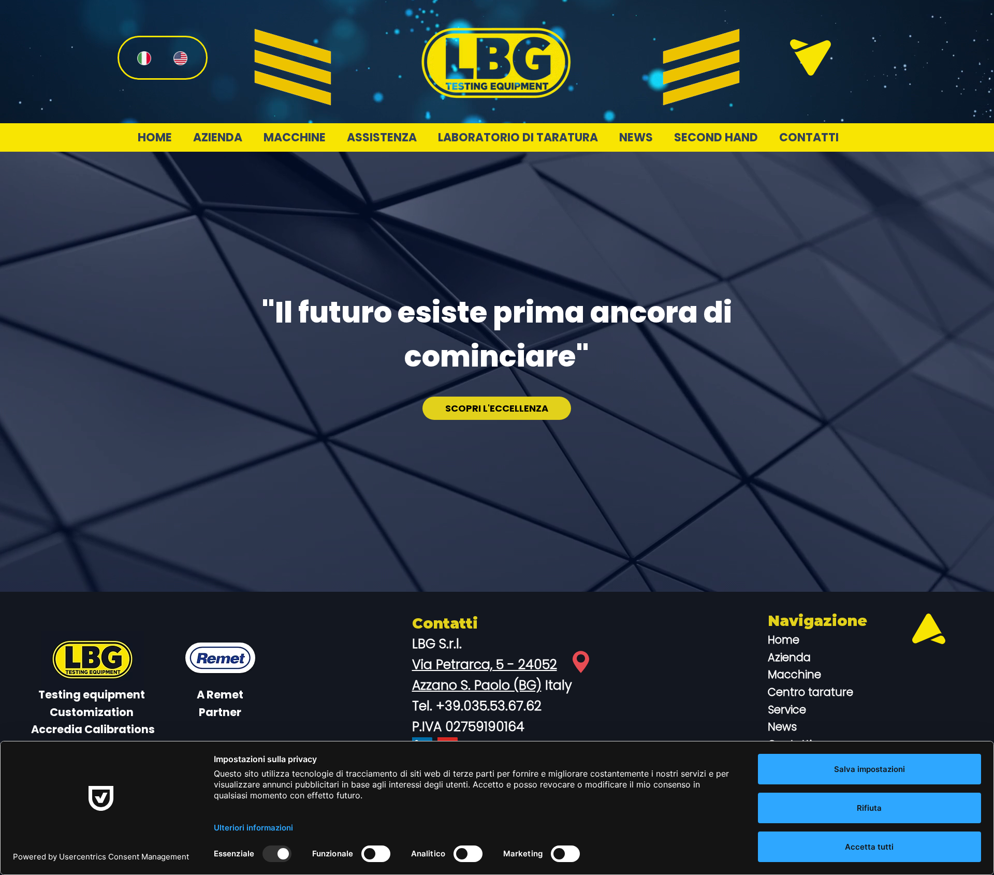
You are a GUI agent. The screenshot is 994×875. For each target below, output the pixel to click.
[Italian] (144, 58)
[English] (180, 58)
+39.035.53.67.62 (489, 706)
